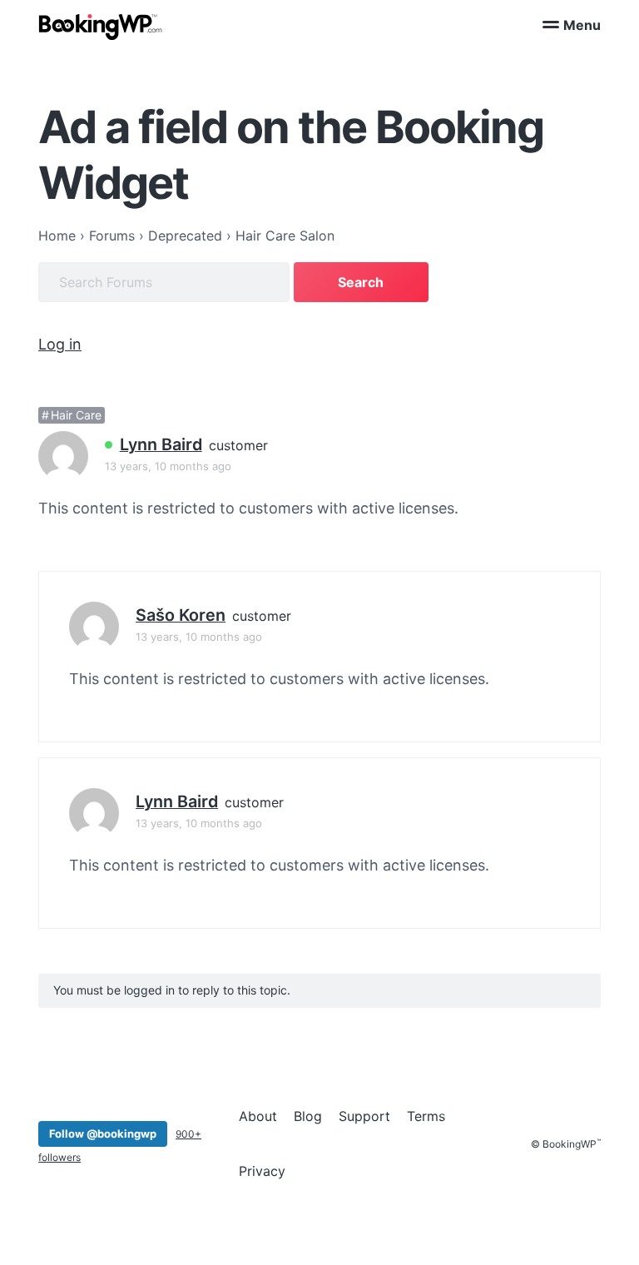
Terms (426, 1116)
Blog (308, 1116)
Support (364, 1116)
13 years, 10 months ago (168, 466)
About (258, 1116)
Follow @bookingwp (102, 1133)
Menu (582, 25)
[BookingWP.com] (100, 27)
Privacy (262, 1171)
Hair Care (76, 415)
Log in (60, 344)
